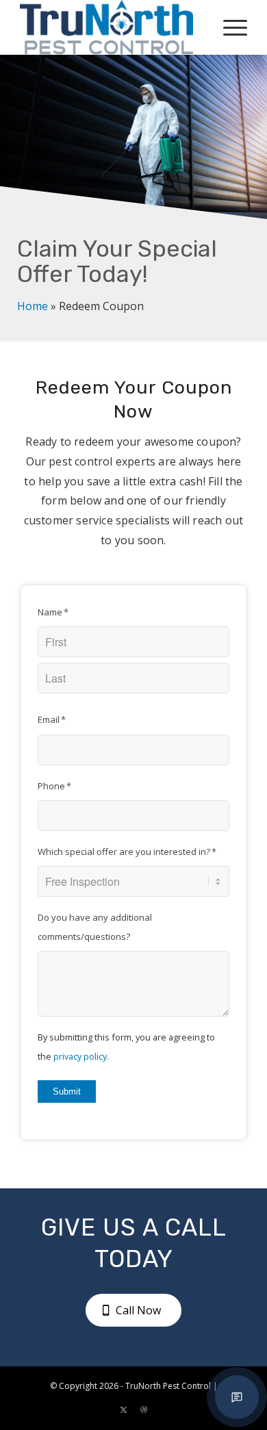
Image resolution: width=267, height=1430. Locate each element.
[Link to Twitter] (123, 1409)
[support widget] (237, 1397)
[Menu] (228, 27)
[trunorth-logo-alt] (110, 27)
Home (32, 306)
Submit (67, 1091)
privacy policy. (81, 1056)
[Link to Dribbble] (144, 1409)
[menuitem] (228, 27)
